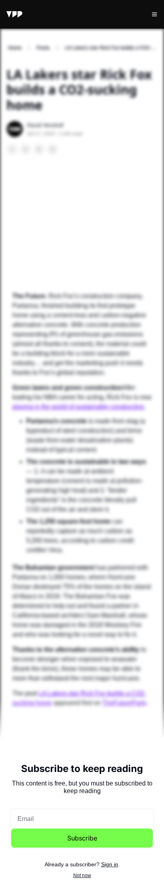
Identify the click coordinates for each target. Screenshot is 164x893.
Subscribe (82, 838)
